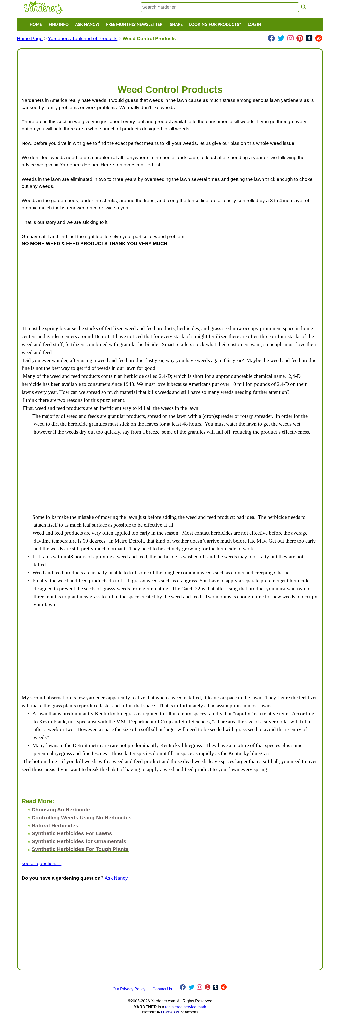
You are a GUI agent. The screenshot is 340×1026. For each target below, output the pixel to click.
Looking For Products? (215, 25)
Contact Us (162, 989)
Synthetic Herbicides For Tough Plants (80, 849)
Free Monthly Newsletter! (135, 25)
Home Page (30, 38)
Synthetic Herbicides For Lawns (72, 833)
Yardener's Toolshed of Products (82, 38)
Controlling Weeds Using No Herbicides (82, 817)
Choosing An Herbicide (61, 809)
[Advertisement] (170, 64)
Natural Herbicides (55, 825)
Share (176, 25)
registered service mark (185, 1007)
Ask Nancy (116, 878)
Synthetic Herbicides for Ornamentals (79, 841)
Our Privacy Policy (129, 989)
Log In (254, 25)
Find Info (59, 25)
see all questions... (41, 863)
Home (36, 25)
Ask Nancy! (87, 25)
